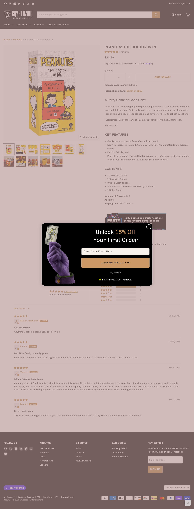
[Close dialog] (149, 227)
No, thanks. (115, 272)
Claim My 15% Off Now (115, 262)
